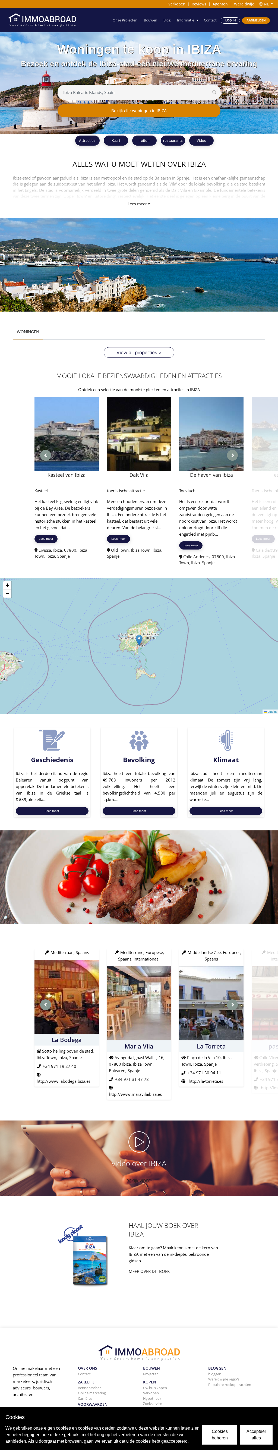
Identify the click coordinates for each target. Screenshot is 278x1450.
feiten (145, 140)
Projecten (151, 1373)
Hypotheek (152, 1398)
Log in (230, 20)
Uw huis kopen (155, 1387)
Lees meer (137, 203)
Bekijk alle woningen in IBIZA (139, 110)
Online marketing (92, 1393)
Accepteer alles (256, 1434)
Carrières (85, 1398)
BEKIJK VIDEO (139, 1181)
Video (201, 140)
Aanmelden (256, 20)
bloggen (214, 1373)
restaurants (173, 140)
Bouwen (150, 20)
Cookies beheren (220, 1434)
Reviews (199, 4)
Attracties (87, 140)
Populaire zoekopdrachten (229, 1384)
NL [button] (266, 4)
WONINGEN (28, 331)
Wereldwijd (244, 4)
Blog (166, 20)
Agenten (220, 4)
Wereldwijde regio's (223, 1379)
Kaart (116, 140)
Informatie (185, 20)
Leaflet (272, 712)
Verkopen (176, 4)
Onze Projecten (125, 20)
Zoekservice (152, 1403)
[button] (139, 640)
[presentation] (45, 455)
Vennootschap (90, 1387)
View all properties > (139, 352)
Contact (210, 20)
